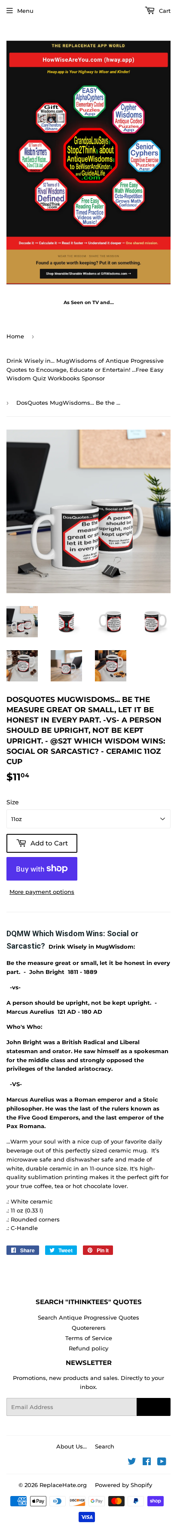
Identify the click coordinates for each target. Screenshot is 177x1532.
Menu (25, 10)
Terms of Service (88, 1338)
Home (15, 336)
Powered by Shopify (123, 1484)
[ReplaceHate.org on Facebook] (146, 1462)
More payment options (41, 891)
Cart (164, 10)
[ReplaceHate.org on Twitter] (132, 1462)
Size (12, 802)
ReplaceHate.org (63, 1484)
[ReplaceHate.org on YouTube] (161, 1462)
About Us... (71, 1446)
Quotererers (89, 1327)
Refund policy (88, 1348)
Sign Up (153, 1407)
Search (104, 1446)
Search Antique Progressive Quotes (88, 1317)
